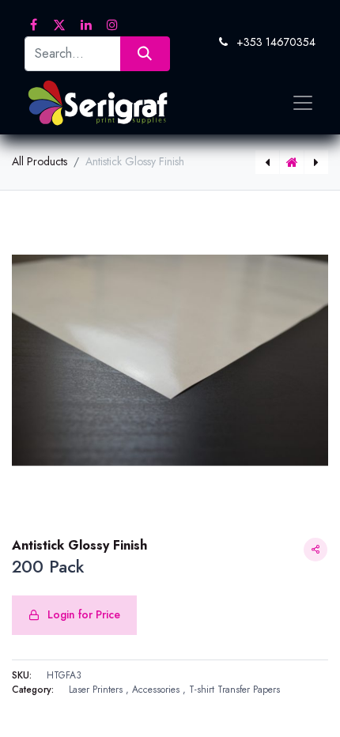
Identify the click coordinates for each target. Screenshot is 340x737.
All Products (39, 161)
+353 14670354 (275, 42)
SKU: (22, 675)
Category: (33, 689)
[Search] (145, 53)
